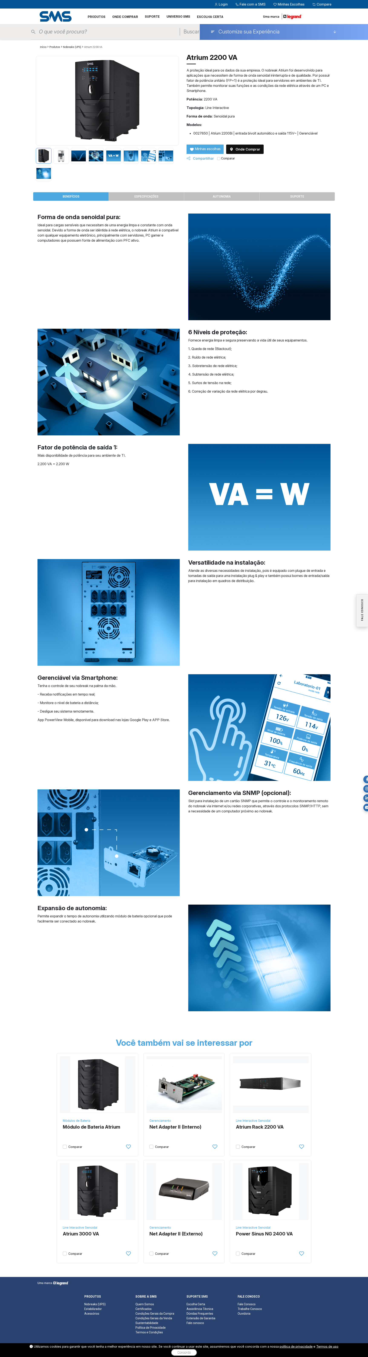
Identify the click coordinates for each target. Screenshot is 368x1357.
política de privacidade (296, 1346)
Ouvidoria (244, 1313)
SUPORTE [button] (152, 16)
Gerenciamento (160, 1120)
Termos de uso (327, 1346)
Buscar (191, 32)
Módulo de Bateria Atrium (91, 1127)
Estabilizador (93, 1309)
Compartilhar (203, 158)
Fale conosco (195, 1323)
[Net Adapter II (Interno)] (184, 1084)
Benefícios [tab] (71, 196)
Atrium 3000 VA (81, 1234)
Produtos (54, 47)
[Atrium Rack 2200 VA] (271, 1084)
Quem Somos (144, 1304)
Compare (323, 4)
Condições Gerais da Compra (154, 1313)
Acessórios (91, 1313)
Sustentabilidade (146, 1323)
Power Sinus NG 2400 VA (264, 1234)
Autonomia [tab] (222, 196)
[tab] (44, 156)
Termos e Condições (149, 1332)
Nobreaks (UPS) (72, 47)
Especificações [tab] (146, 196)
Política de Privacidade (150, 1327)
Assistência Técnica (200, 1309)
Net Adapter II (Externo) (176, 1234)
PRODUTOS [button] (96, 17)
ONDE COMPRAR (125, 17)
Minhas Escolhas (291, 4)
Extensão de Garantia (201, 1318)
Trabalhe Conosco (250, 1309)
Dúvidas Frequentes (200, 1313)
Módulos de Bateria (76, 1120)
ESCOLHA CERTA (210, 17)
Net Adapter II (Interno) (175, 1127)
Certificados (143, 1309)
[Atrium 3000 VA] (97, 1191)
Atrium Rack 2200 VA (260, 1127)
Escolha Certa (196, 1304)
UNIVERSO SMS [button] (178, 16)
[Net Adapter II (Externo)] (184, 1191)
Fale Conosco (247, 1304)
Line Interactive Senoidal (253, 1120)
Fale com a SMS (252, 4)
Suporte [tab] (297, 196)
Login (223, 4)
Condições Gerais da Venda (153, 1318)
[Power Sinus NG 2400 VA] (271, 1191)
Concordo (184, 1352)
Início (43, 47)
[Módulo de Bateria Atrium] (97, 1084)
